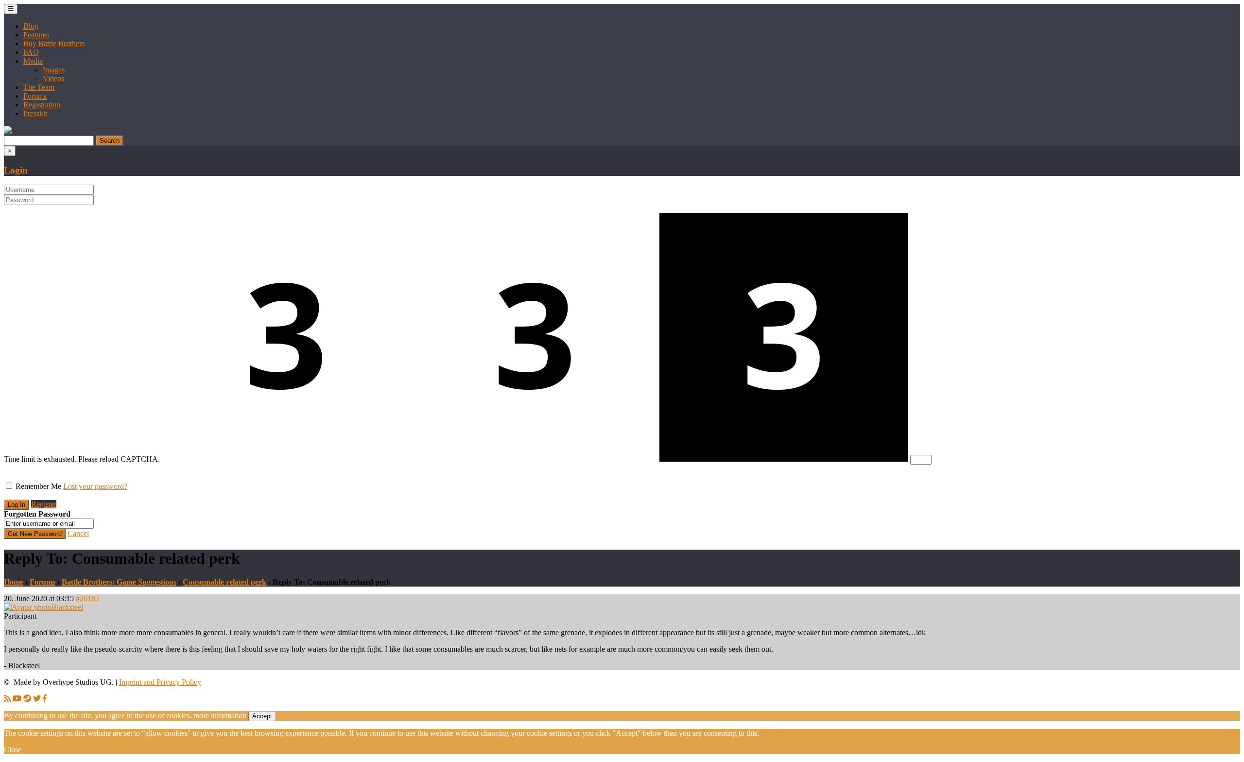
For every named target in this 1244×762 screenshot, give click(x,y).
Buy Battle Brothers (54, 43)
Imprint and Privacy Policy (160, 682)
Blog (30, 26)
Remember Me (38, 486)
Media (33, 61)
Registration (41, 105)
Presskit (35, 113)
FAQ (31, 52)
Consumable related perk (224, 582)
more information (219, 715)
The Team (38, 87)
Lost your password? (95, 486)
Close (12, 749)
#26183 (87, 598)
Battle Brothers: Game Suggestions (119, 582)
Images (54, 70)
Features (36, 35)
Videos (53, 78)
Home (13, 582)
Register (43, 504)
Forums (35, 96)
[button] (8, 131)
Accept (262, 716)
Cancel (78, 533)
